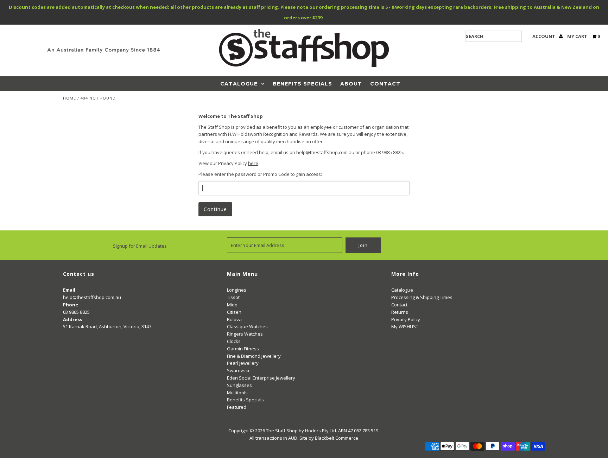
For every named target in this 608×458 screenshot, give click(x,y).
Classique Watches (247, 326)
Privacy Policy (405, 319)
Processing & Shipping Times (421, 297)
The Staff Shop (282, 430)
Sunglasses (239, 385)
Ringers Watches (245, 334)
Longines (236, 290)
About (351, 84)
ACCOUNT (544, 36)
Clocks (234, 341)
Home (69, 98)
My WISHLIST (404, 326)
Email (69, 290)
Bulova (234, 319)
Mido (232, 304)
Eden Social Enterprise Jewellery (261, 378)
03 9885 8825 (76, 312)
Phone (70, 304)
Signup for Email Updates (140, 246)
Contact (385, 84)
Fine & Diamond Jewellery (254, 356)
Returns (399, 312)
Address (72, 319)
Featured (236, 407)
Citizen (234, 312)
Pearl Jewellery (243, 363)
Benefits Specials (302, 84)
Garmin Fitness (243, 348)
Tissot (233, 297)
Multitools (237, 392)
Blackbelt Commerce (336, 438)
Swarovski (238, 370)
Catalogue (239, 84)
